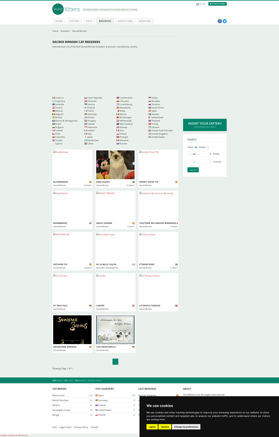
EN (197, 3)
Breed (216, 153)
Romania (123, 140)
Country (217, 161)
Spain (154, 110)
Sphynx (56, 405)
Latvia (90, 143)
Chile (57, 133)
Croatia (58, 140)
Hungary (91, 120)
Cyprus (58, 143)
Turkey (154, 123)
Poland (122, 133)
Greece (90, 117)
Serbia (154, 97)
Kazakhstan (93, 140)
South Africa (157, 107)
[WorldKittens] (66, 9)
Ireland (90, 130)
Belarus (59, 110)
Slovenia (155, 104)
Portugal (123, 136)
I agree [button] (152, 427)
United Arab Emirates (162, 130)
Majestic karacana (147, 395)
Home (55, 30)
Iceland (90, 123)
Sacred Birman (79, 30)
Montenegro (125, 117)
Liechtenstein (126, 97)
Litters (190, 147)
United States (158, 136)
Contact (94, 427)
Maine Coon (58, 395)
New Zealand (126, 123)
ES (201, 3)
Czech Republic (94, 97)
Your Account (218, 4)
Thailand (155, 120)
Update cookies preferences (14, 435)
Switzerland (157, 117)
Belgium (59, 114)
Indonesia (92, 127)
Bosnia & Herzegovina (66, 120)
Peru (121, 130)
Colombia (60, 136)
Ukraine (155, 127)
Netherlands (125, 120)
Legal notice (65, 427)
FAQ (54, 427)
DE (204, 3)
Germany (92, 114)
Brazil (58, 123)
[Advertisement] (115, 72)
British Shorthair (60, 400)
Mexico (123, 114)
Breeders (65, 30)
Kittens (202, 147)
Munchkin (100, 267)
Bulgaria (59, 127)
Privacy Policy (81, 427)
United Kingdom (159, 133)
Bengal (55, 414)
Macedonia (124, 107)
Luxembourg (125, 104)
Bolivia (58, 117)
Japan (90, 136)
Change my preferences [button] (186, 427)
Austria (58, 107)
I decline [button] (165, 427)
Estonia (91, 104)
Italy (89, 133)
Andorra (59, 97)
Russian (123, 143)
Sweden (155, 114)
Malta (122, 110)
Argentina (60, 101)
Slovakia (155, 101)
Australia (59, 104)
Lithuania (124, 101)
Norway (123, 127)
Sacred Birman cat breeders (76, 42)
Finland (91, 107)
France (90, 110)
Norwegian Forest (61, 410)
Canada (59, 130)
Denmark (92, 101)
